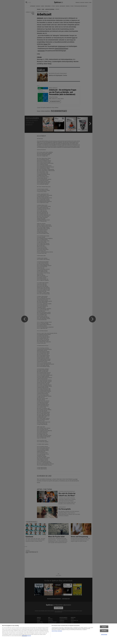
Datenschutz (24, 635)
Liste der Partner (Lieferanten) (57, 630)
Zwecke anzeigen (104, 634)
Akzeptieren (104, 626)
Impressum (29, 635)
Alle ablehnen (104, 630)
